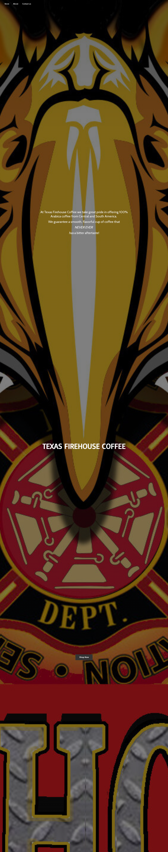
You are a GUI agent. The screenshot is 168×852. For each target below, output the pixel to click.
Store (7, 4)
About (15, 4)
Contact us (26, 4)
